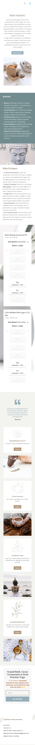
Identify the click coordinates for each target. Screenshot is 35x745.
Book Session (17, 53)
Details (17, 449)
